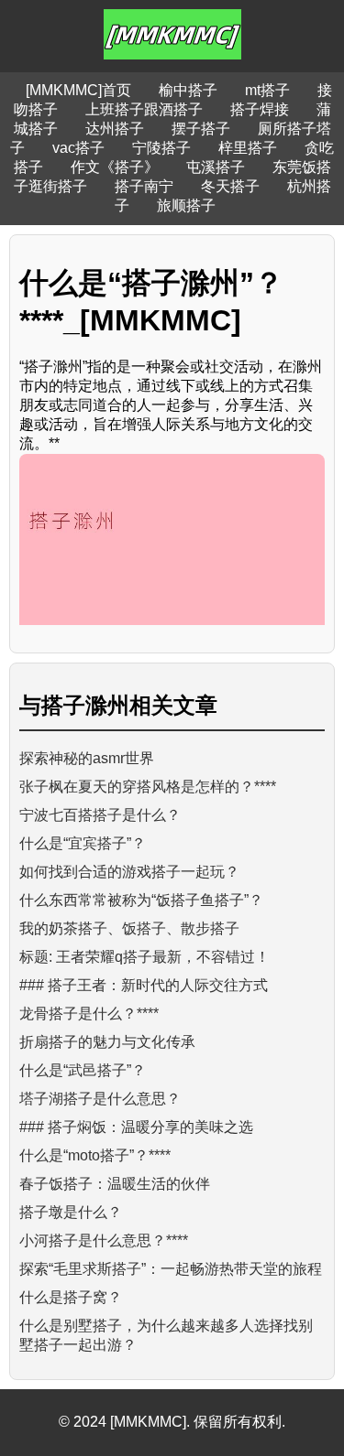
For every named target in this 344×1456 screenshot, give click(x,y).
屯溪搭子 (215, 167)
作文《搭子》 (115, 167)
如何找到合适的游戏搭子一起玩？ (129, 871)
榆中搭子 (188, 90)
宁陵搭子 (161, 148)
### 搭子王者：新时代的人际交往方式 (143, 985)
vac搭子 (78, 148)
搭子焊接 (259, 109)
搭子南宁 (144, 186)
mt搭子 (267, 90)
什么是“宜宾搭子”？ (82, 843)
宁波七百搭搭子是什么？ (100, 815)
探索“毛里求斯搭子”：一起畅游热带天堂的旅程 (170, 1269)
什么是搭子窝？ (70, 1297)
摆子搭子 (201, 128)
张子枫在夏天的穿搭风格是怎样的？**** (147, 786)
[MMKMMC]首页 (78, 90)
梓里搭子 (247, 148)
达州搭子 (114, 128)
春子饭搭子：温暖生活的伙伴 (114, 1184)
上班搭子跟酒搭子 (144, 109)
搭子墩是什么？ (70, 1212)
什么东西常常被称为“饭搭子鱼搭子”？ (141, 900)
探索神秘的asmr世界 (86, 758)
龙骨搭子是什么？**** (89, 1013)
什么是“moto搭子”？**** (95, 1155)
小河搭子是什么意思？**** (103, 1240)
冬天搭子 (230, 186)
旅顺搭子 (186, 205)
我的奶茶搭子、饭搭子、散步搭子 (129, 928)
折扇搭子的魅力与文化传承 (107, 1042)
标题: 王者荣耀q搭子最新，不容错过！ (144, 957)
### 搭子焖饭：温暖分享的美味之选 (136, 1127)
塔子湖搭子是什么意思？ (100, 1098)
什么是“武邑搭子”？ (82, 1070)
